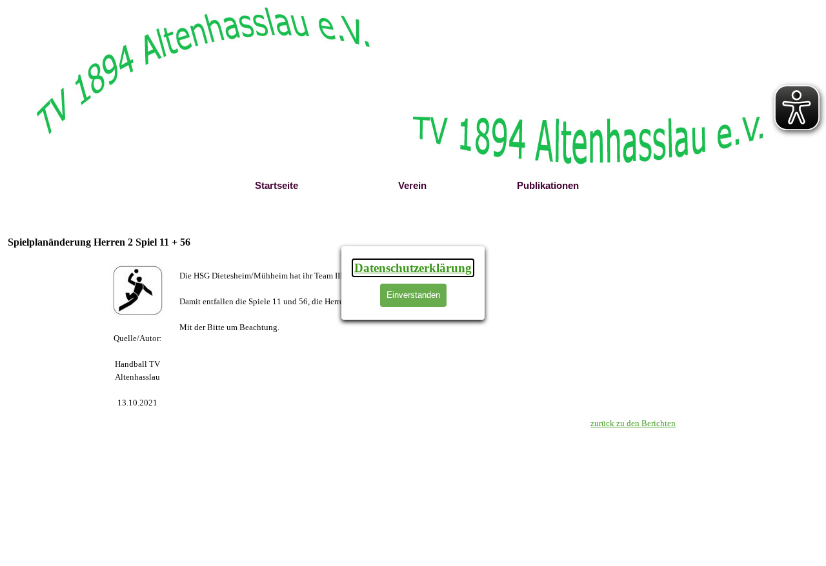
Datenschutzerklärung (413, 268)
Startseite (276, 186)
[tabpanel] (138, 370)
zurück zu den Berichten (633, 423)
